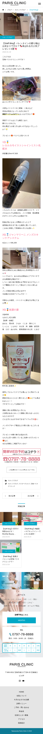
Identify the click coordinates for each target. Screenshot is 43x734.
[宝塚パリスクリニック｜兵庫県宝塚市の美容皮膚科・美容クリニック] (14, 3)
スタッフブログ (7, 37)
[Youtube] (23, 681)
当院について (21, 696)
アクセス (21, 719)
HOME (21, 692)
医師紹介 (21, 723)
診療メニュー (21, 703)
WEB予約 (21, 620)
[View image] (21, 88)
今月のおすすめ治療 (21, 700)
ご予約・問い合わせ (21, 707)
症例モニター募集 (21, 715)
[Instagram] (20, 681)
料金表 (21, 711)
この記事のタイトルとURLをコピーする (22, 470)
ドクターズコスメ (24, 484)
